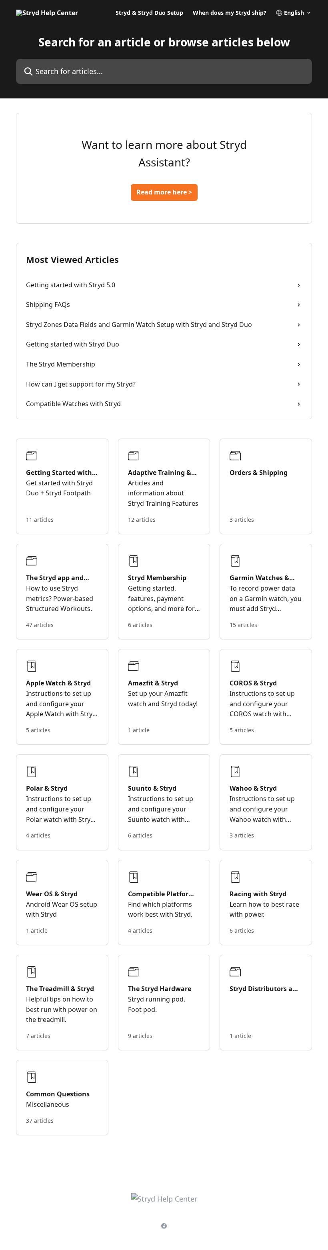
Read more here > (164, 192)
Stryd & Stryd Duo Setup (149, 13)
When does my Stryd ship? (229, 13)
